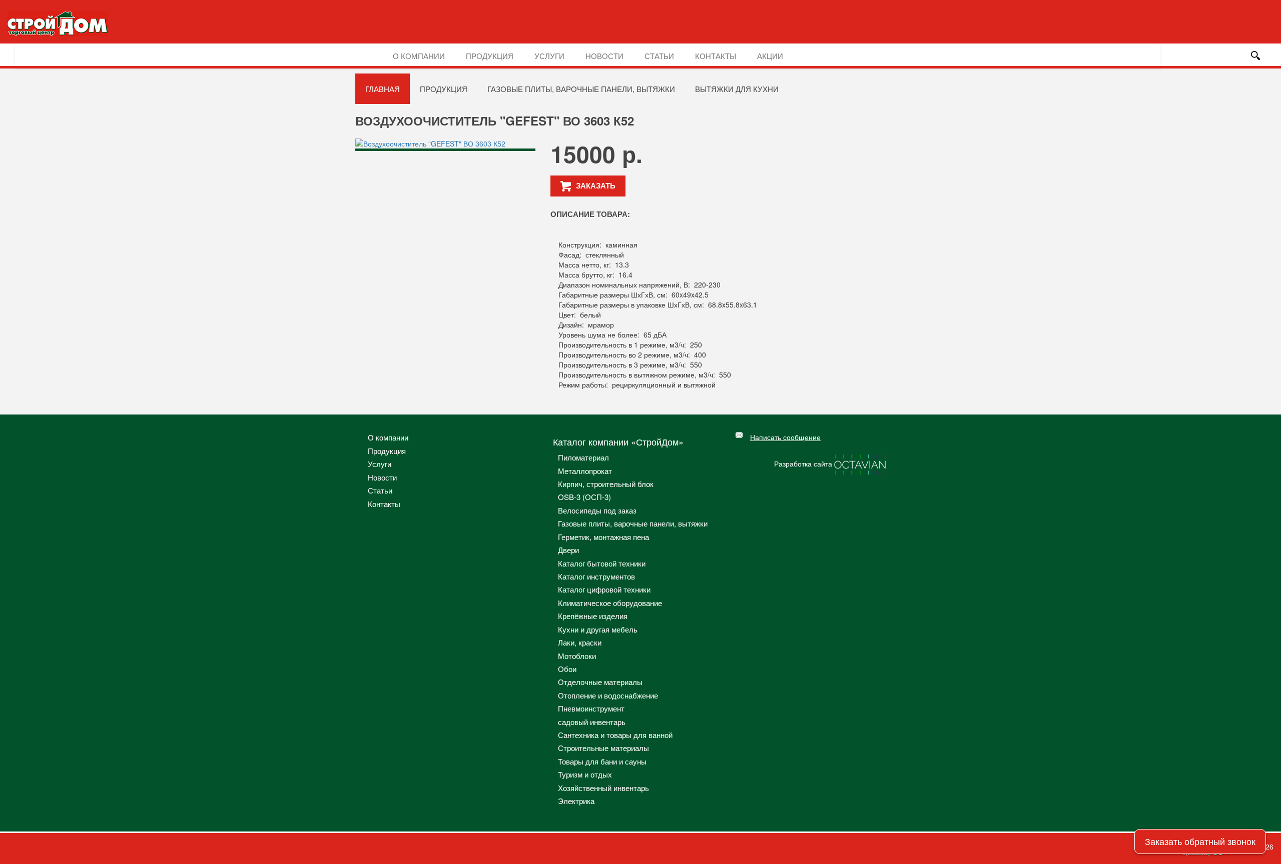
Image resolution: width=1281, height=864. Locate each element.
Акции (770, 55)
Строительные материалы (603, 747)
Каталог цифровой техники (604, 589)
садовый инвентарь (591, 721)
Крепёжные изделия (592, 615)
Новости (604, 55)
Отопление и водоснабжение (608, 695)
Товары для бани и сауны (602, 761)
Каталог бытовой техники (602, 563)
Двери (568, 549)
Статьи (659, 55)
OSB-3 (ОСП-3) (584, 497)
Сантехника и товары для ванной (615, 735)
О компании (419, 55)
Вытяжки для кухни (737, 89)
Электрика (576, 801)
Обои (567, 669)
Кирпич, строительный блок (606, 483)
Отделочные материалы (600, 681)
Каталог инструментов (596, 576)
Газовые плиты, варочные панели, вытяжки (581, 89)
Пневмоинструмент (591, 708)
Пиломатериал (583, 457)
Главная (382, 89)
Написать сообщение (785, 437)
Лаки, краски (579, 642)
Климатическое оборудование (610, 603)
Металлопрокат (585, 471)
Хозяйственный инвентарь (603, 787)
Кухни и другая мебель (597, 629)
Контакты (715, 55)
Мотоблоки (577, 655)
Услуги (549, 55)
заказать (595, 185)
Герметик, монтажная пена (603, 537)
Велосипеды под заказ (597, 510)
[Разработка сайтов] (860, 463)
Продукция (489, 55)
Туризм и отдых (585, 774)
